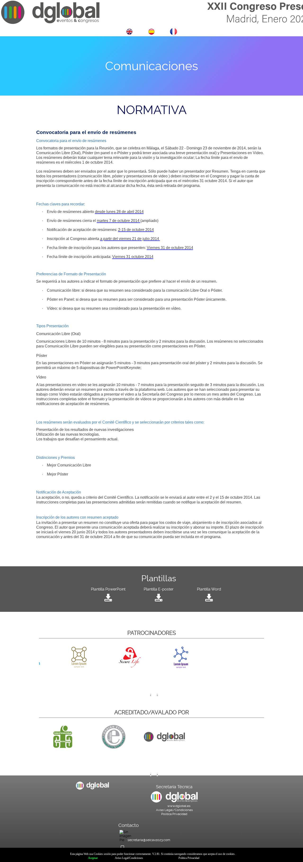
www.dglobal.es (178, 806)
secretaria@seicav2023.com (149, 840)
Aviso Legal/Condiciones (174, 810)
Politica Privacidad (174, 814)
